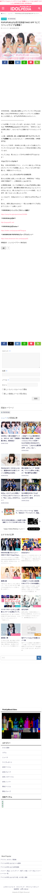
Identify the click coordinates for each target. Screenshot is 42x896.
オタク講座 (5, 747)
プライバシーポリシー (32, 887)
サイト (4, 385)
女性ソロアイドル (8, 777)
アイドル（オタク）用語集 (8, 859)
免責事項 (16, 889)
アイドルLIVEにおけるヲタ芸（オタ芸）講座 (14, 877)
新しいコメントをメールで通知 (15, 389)
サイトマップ (20, 887)
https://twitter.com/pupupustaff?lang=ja (13, 230)
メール (5, 380)
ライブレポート (7, 762)
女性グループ (6, 772)
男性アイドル (6, 786)
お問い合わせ (24, 889)
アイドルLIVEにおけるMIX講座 (10, 867)
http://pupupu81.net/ (7, 222)
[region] (21, 726)
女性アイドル (6, 767)
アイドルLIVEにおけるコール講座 (11, 863)
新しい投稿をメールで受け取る (15, 393)
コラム (4, 752)
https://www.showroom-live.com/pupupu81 (14, 238)
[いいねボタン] (3, 248)
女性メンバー (6, 781)
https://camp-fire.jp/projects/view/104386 (14, 214)
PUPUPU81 (12, 18)
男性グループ (6, 791)
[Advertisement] (21, 87)
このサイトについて (9, 887)
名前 (4, 371)
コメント (6, 351)
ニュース (4, 18)
